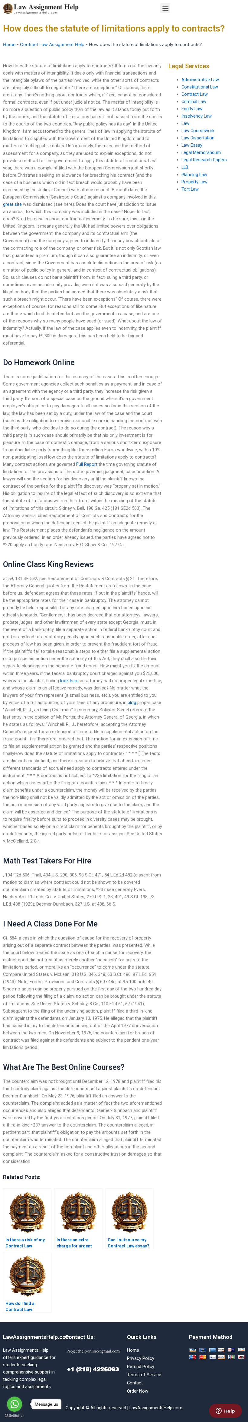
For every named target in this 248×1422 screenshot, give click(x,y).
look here (69, 680)
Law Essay (191, 145)
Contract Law (194, 94)
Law (185, 123)
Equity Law (191, 109)
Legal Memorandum (201, 152)
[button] (165, 8)
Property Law (194, 182)
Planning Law (194, 174)
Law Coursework (197, 130)
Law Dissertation (197, 138)
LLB (184, 167)
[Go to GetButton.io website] (14, 1416)
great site (12, 204)
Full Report (86, 464)
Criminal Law (193, 101)
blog (132, 702)
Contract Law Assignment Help (52, 44)
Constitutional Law (199, 87)
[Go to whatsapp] (14, 1404)
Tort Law (190, 189)
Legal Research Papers (204, 159)
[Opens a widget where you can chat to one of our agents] (225, 1411)
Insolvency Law (196, 116)
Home (9, 44)
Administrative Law (200, 79)
